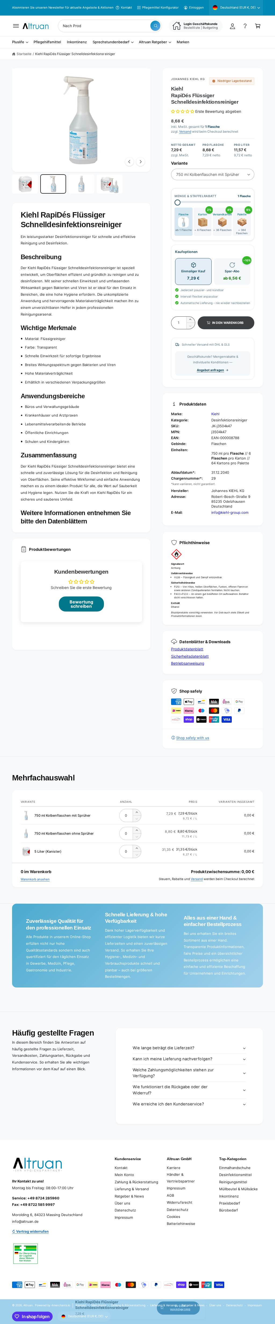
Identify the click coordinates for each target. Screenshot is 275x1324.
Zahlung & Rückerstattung (136, 1182)
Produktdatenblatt (187, 649)
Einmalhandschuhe (235, 1168)
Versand (185, 131)
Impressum (124, 1217)
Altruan (28, 1305)
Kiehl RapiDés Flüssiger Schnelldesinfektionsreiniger (75, 54)
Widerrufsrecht (179, 1202)
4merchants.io (60, 1305)
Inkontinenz (229, 1196)
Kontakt (126, 7)
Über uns (122, 1203)
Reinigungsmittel (233, 1182)
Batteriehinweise (181, 1223)
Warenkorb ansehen (35, 879)
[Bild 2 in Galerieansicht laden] (53, 184)
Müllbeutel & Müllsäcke (238, 1189)
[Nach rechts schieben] (140, 161)
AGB (170, 1195)
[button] (16, 26)
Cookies (173, 1216)
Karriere (173, 1168)
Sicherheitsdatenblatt (190, 656)
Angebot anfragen (210, 370)
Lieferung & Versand (132, 1189)
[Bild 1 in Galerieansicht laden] (25, 184)
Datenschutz (125, 1210)
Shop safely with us (192, 738)
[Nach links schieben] (129, 161)
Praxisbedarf (229, 1203)
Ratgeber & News (129, 1196)
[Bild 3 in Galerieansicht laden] (81, 184)
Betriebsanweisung (187, 663)
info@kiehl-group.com (229, 512)
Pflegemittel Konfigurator (160, 7)
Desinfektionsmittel (235, 1175)
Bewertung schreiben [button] (81, 604)
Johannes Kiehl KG (188, 79)
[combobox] (110, 26)
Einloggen (196, 7)
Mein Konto (124, 1175)
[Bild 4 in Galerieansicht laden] (109, 184)
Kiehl (215, 414)
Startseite (24, 54)
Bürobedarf (228, 1210)
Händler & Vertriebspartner (180, 1177)
